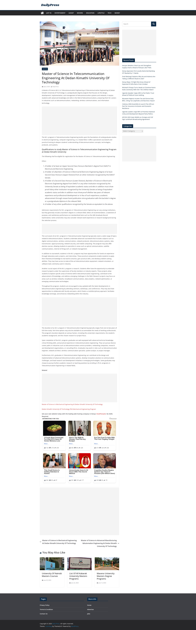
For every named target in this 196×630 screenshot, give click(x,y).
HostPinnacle (101, 414)
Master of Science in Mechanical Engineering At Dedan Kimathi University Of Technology (72, 404)
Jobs (88, 614)
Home (89, 605)
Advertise (90, 609)
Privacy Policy (44, 605)
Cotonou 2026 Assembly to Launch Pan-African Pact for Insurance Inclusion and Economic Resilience (138, 106)
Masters (45, 69)
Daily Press (55, 86)
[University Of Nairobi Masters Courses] (52, 559)
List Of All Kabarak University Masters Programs (78, 576)
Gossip (71, 13)
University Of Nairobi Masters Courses (52, 574)
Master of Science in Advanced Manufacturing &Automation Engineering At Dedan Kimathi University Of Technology (99, 543)
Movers (80, 13)
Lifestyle (101, 13)
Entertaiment (60, 13)
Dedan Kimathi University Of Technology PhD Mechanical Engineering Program (69, 409)
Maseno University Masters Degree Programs (105, 576)
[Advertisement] (79, 121)
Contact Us (43, 614)
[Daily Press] (42, 13)
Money (117, 13)
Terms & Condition (46, 609)
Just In (48, 13)
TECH (109, 13)
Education (90, 13)
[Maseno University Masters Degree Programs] (107, 559)
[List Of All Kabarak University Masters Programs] (79, 559)
